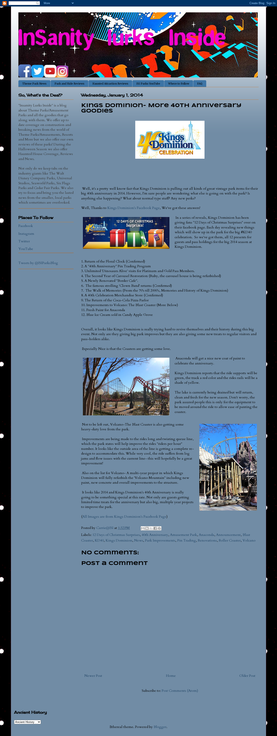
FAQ (199, 83)
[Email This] (143, 528)
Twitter (24, 241)
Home (171, 675)
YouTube (25, 248)
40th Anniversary (155, 534)
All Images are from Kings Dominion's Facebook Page (124, 516)
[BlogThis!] (147, 528)
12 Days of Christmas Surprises (116, 534)
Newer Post (93, 675)
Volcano (249, 540)
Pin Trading (186, 540)
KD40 (99, 540)
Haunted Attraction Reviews (110, 83)
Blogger (160, 727)
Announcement (228, 534)
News (138, 540)
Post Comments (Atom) (180, 690)
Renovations (207, 540)
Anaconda (206, 534)
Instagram (26, 233)
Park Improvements (160, 540)
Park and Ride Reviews (69, 83)
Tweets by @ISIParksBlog (38, 263)
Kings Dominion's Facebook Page (133, 208)
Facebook (25, 226)
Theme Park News (34, 83)
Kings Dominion (119, 540)
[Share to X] (151, 528)
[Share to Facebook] (155, 528)
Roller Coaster (230, 540)
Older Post (247, 675)
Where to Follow (178, 83)
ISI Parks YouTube (148, 83)
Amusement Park (183, 534)
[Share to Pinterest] (159, 528)
